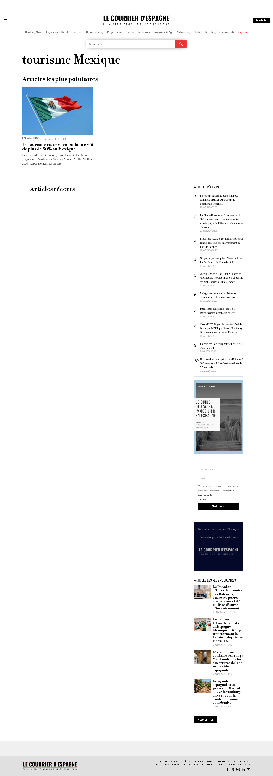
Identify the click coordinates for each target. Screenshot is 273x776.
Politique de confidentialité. (158, 433)
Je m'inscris (175, 419)
